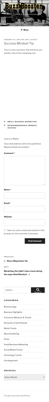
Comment (9, 153)
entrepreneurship (17, 125)
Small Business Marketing (22, 122)
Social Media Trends (13, 350)
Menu (25, 30)
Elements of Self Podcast (15, 323)
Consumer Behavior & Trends (17, 317)
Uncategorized (11, 360)
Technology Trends (13, 355)
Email (7, 203)
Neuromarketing (11, 334)
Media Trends (10, 328)
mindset (32, 125)
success (12, 128)
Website (8, 217)
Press (6, 339)
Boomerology (10, 307)
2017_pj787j (31, 40)
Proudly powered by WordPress (17, 396)
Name (7, 190)
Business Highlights (13, 312)
